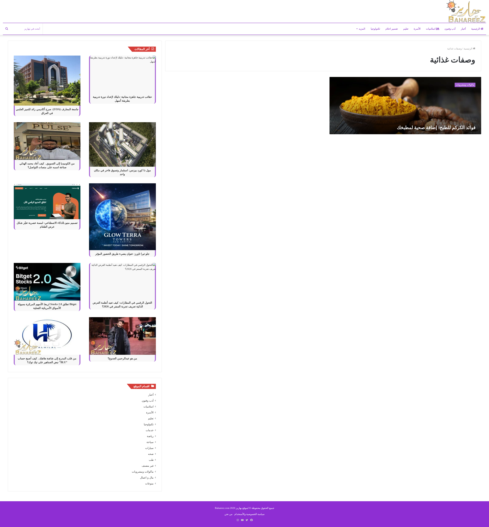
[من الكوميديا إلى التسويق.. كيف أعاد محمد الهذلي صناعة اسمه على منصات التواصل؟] (47, 141)
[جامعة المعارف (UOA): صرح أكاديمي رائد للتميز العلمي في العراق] (47, 81)
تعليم (405, 28)
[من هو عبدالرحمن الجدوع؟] (122, 336)
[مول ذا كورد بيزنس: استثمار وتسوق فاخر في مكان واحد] (122, 144)
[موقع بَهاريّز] (466, 11)
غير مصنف (148, 465)
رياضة (150, 436)
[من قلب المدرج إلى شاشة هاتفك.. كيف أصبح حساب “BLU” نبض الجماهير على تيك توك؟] (47, 336)
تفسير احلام (391, 28)
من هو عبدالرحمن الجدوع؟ (122, 358)
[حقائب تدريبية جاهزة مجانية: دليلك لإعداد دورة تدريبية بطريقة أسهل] (122, 74)
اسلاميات (431, 28)
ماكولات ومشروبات (143, 471)
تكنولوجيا (375, 28)
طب (151, 459)
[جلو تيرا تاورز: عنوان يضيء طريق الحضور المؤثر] (122, 216)
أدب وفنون (450, 28)
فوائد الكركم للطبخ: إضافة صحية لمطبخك (436, 127)
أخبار (463, 28)
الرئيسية (476, 28)
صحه (151, 454)
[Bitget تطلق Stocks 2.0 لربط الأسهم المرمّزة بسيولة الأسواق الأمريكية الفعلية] (47, 282)
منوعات (149, 483)
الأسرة (417, 28)
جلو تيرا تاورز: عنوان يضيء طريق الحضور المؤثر (122, 253)
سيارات (149, 448)
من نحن (228, 514)
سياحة (150, 442)
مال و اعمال (147, 477)
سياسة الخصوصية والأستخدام (249, 514)
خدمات (150, 430)
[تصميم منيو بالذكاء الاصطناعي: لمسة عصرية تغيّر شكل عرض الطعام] (47, 201)
